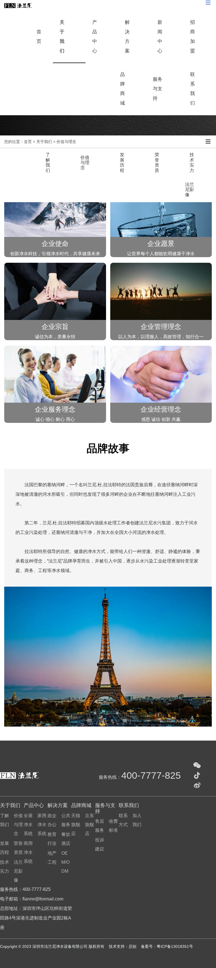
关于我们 (62, 37)
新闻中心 (160, 37)
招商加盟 (192, 37)
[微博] (197, 785)
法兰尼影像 (189, 189)
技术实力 (192, 162)
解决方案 (127, 37)
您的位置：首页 (18, 141)
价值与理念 (84, 162)
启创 (133, 946)
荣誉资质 (157, 162)
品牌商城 (122, 89)
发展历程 (122, 162)
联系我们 (192, 89)
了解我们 (48, 162)
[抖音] (197, 775)
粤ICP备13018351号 (175, 946)
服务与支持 (157, 89)
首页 (39, 36)
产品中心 (94, 37)
